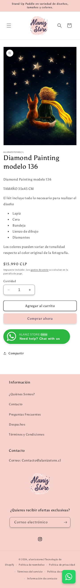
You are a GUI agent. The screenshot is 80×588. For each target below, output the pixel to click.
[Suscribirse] (65, 522)
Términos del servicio (30, 571)
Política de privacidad (62, 564)
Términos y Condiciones (26, 434)
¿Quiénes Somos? (22, 394)
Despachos (17, 424)
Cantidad (9, 281)
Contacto (16, 404)
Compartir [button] (16, 353)
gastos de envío (40, 270)
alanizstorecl (36, 559)
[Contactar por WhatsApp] (69, 577)
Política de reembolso (32, 564)
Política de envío (57, 571)
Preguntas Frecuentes (25, 414)
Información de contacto (42, 578)
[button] (9, 25)
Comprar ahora (40, 319)
